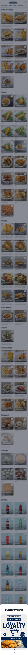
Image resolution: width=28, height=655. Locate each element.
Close (14, 652)
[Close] (25, 607)
